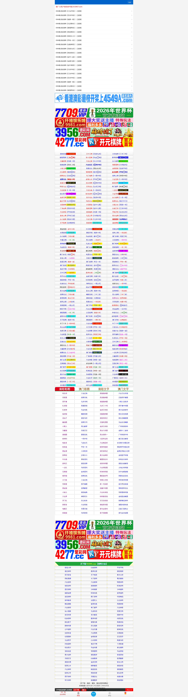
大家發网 (94, 342)
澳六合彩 (120, 276)
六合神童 (94, 360)
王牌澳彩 (68, 363)
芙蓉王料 (120, 611)
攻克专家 (68, 615)
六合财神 (94, 582)
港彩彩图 (64, 389)
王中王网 (68, 273)
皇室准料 (68, 597)
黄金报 (64, 488)
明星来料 (120, 582)
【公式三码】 (94, 186)
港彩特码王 (104, 418)
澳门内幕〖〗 (120, 236)
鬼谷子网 (94, 644)
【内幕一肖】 (68, 161)
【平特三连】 (68, 216)
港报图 (64, 435)
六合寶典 (94, 633)
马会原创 (120, 651)
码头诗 (64, 393)
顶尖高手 (68, 194)
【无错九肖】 (94, 154)
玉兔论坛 (68, 342)
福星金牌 (68, 593)
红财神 (64, 410)
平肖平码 (120, 568)
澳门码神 (120, 244)
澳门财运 (94, 352)
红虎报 (64, 406)
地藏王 (64, 509)
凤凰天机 (94, 265)
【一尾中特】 (94, 176)
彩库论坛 (94, 334)
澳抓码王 (94, 382)
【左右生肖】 (120, 212)
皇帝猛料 (120, 593)
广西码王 (120, 378)
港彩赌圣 (120, 669)
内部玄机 (120, 618)
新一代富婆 (104, 484)
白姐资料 (94, 568)
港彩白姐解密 (123, 463)
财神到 (64, 439)
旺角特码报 (104, 472)
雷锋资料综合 (123, 488)
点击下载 (76, 690)
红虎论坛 (120, 338)
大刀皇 (64, 480)
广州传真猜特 (123, 426)
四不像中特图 (123, 406)
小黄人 (64, 426)
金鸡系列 (84, 472)
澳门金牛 (120, 371)
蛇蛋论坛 (94, 254)
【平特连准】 (68, 212)
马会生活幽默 (123, 422)
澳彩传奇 (68, 382)
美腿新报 (84, 406)
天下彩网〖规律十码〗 (68, 320)
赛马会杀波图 (123, 513)
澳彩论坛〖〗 (120, 269)
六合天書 (94, 629)
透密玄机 (84, 435)
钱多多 (64, 443)
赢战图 (64, 422)
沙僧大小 (84, 455)
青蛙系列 (84, 459)
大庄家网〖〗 (120, 240)
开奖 (78, 696)
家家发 (64, 505)
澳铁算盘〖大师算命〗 (94, 298)
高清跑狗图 (104, 397)
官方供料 (68, 680)
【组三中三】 (120, 201)
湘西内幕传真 (123, 505)
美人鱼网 (120, 294)
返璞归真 (94, 604)
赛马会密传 (104, 509)
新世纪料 (120, 626)
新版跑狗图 (104, 393)
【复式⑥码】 (94, 172)
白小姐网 (120, 161)
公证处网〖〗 (94, 313)
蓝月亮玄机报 (123, 484)
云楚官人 (94, 600)
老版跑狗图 (104, 402)
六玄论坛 (120, 327)
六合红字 (94, 378)
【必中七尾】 (94, 205)
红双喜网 (94, 280)
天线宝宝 (94, 258)
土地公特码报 (123, 467)
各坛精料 (120, 647)
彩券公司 (68, 673)
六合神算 (120, 374)
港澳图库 (94, 680)
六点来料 (68, 669)
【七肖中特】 (94, 219)
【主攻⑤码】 (68, 176)
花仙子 (64, 418)
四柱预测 (68, 578)
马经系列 (84, 467)
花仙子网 (94, 287)
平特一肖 (84, 447)
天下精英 (94, 575)
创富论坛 (68, 179)
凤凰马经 (120, 640)
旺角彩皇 (94, 371)
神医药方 (84, 496)
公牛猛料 (68, 629)
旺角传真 (94, 593)
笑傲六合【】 (120, 331)
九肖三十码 (104, 406)
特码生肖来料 (123, 459)
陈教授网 (68, 165)
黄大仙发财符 (123, 410)
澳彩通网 (68, 356)
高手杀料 (68, 676)
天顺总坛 (94, 676)
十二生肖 (94, 338)
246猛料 (120, 589)
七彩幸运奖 (104, 439)
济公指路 (94, 626)
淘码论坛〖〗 (94, 283)
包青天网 (68, 331)
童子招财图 (104, 513)
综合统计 (68, 647)
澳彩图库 (94, 320)
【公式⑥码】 (68, 201)
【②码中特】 (94, 183)
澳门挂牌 (94, 262)
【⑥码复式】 (68, 186)
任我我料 (68, 637)
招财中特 (120, 615)
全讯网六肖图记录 (123, 443)
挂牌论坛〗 (68, 294)
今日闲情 (94, 229)
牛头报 (64, 459)
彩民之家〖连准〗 (68, 302)
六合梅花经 (104, 443)
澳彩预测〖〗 (68, 313)
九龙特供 (94, 611)
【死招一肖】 (120, 205)
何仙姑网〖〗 (120, 309)
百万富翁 (68, 575)
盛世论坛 (68, 316)
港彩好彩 (120, 666)
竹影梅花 (120, 597)
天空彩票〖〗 (120, 302)
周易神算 (120, 604)
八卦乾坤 (84, 451)
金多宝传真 (104, 410)
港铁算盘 (68, 154)
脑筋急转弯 (104, 476)
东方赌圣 (94, 615)
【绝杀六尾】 (68, 219)
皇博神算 (120, 291)
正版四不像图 (123, 397)
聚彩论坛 (120, 254)
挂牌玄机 (84, 476)
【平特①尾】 (94, 179)
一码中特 (84, 439)
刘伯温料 (68, 644)
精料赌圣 (94, 666)
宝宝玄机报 (104, 500)
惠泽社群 (94, 571)
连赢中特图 (104, 488)
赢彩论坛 (120, 345)
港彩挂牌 (84, 463)
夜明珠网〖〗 (68, 298)
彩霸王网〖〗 (68, 262)
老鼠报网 (120, 258)
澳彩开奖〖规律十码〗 (94, 233)
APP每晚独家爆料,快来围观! (64, 690)
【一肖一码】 (120, 197)
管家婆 (64, 397)
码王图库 (97, 686)
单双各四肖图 (123, 480)
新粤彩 (64, 455)
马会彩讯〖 (68, 247)
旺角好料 (120, 586)
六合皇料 (68, 582)
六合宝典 (94, 349)
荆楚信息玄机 (123, 476)
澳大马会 (68, 374)
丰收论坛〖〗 (120, 313)
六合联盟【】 (68, 334)
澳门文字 (123, 389)
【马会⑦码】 (94, 157)
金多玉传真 (104, 426)
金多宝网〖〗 (94, 276)
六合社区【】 (94, 165)
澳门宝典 (94, 316)
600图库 (120, 382)
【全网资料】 (68, 223)
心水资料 (94, 640)
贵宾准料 (68, 589)
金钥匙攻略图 (123, 496)
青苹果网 (120, 157)
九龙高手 (68, 640)
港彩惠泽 (94, 655)
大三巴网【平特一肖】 (94, 327)
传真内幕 (120, 676)
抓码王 (64, 463)
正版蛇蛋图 (104, 422)
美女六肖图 (104, 430)
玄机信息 (68, 651)
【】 (68, 157)
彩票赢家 (120, 658)
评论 (109, 696)
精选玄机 (94, 669)
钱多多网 (120, 349)
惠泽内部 (94, 618)
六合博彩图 (104, 467)
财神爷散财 (104, 447)
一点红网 (120, 352)
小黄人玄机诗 (123, 402)
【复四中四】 (94, 197)
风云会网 (68, 327)
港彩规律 (120, 571)
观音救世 (120, 287)
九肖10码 (84, 402)
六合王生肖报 (123, 393)
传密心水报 (104, 480)
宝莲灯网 (120, 363)
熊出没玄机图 (123, 414)
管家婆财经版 (123, 492)
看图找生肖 (104, 459)
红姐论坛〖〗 (68, 283)
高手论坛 (68, 276)
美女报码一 (104, 435)
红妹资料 (68, 618)
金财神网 (120, 251)
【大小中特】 (94, 161)
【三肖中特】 (120, 208)
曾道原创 (120, 655)
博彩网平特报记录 (123, 447)
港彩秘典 (84, 492)
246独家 (94, 589)
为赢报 (64, 430)
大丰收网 (120, 154)
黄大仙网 (68, 291)
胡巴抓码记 (104, 451)
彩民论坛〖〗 (120, 265)
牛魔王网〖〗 (68, 240)
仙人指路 (68, 611)
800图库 (68, 385)
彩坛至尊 (120, 673)
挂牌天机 (84, 397)
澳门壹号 (68, 367)
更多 (93, 694)
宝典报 (64, 472)
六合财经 (68, 607)
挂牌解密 (84, 488)
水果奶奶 (68, 233)
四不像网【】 (120, 334)
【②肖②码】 (94, 194)
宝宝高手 (120, 637)
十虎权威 (120, 644)
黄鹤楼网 (68, 244)
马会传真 (84, 410)
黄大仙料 (68, 655)
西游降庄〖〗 (120, 262)
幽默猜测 (84, 414)
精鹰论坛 (68, 352)
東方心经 (120, 575)
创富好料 (68, 586)
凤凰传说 (120, 622)
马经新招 (84, 513)
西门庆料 (94, 597)
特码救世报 (104, 496)
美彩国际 (120, 385)
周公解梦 (84, 426)
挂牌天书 (84, 422)
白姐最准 (94, 658)
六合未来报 (104, 492)
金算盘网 (120, 316)
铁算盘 (64, 447)
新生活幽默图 (123, 418)
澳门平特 (94, 305)
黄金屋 (64, 451)
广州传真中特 (123, 435)
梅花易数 (68, 604)
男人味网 (94, 240)
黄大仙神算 (104, 455)
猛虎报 (64, 414)
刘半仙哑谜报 (123, 472)
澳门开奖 (120, 320)
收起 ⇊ (129, 690)
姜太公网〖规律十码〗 (94, 291)
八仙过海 (84, 393)
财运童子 (68, 622)
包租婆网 (120, 360)
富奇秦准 (68, 600)
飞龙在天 (84, 443)
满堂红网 (68, 662)
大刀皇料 (94, 578)
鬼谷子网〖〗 (68, 269)
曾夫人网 (68, 338)
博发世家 (94, 673)
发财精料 (94, 586)
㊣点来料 (120, 600)
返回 (129, 2)
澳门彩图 (84, 389)
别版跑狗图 (104, 414)
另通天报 (84, 509)
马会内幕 (94, 647)
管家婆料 (94, 651)
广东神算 (94, 356)
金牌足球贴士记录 (123, 451)
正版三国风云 (123, 509)
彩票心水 (68, 666)
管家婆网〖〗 (68, 305)
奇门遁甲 (120, 186)
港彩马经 (84, 418)
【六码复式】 (120, 165)
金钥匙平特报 (123, 455)
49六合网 (94, 385)
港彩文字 (103, 389)
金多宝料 (94, 662)
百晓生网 (120, 229)
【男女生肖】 (120, 216)
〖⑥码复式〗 (120, 305)
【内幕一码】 (94, 212)
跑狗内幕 (68, 626)
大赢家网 (68, 349)
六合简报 (84, 505)
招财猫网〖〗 (120, 247)
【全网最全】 (120, 219)
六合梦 (64, 496)
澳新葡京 (68, 378)
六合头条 (94, 323)
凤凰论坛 (94, 168)
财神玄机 (120, 629)
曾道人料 (68, 568)
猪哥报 (64, 476)
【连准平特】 (120, 168)
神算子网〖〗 (68, 309)
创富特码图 (104, 463)
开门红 (64, 500)
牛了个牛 (120, 323)
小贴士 (64, 492)
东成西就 (94, 374)
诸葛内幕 (94, 622)
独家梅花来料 (123, 500)
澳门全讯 (68, 254)
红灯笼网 (68, 371)
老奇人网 (120, 176)
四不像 (64, 402)
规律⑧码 (68, 172)
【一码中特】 (120, 179)
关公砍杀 (84, 500)
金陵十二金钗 (123, 430)
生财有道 (68, 633)
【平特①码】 (120, 172)
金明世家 (94, 637)
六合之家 (94, 309)
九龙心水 (94, 244)
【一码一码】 (68, 190)
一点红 (64, 467)
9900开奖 (105, 686)
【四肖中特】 (68, 208)
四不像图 (84, 484)
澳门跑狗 (120, 273)
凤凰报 (64, 513)
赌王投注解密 (123, 439)
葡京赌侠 (120, 578)
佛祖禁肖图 (104, 505)
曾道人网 (68, 258)
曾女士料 (120, 662)
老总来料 (68, 571)
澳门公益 (94, 247)
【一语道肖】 (94, 190)
